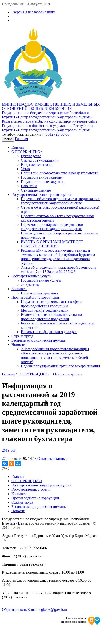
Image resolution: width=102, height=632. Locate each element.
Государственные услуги (31, 276)
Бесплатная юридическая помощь (38, 340)
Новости (18, 345)
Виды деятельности (37, 164)
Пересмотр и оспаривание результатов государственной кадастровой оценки (52, 226)
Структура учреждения (39, 160)
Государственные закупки (42, 182)
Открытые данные (36, 190)
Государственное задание (41, 177)
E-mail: (47, 609)
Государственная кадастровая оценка (41, 194)
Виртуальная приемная (39, 293)
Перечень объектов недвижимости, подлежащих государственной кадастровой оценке (60, 201)
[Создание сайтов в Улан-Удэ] (94, 621)
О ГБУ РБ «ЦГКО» (26, 152)
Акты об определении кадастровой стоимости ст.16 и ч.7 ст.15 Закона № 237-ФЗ (58, 269)
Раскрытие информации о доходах (49, 332)
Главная (21, 139)
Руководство (31, 156)
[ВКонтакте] (5, 463)
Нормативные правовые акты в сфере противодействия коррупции (51, 304)
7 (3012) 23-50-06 (55, 134)
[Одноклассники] (11, 463)
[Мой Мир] (18, 463)
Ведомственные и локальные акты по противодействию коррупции (51, 317)
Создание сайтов (76, 618)
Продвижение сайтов (73, 621)
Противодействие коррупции (35, 297)
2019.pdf (8, 450)
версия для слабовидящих (33, 12)
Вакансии (29, 186)
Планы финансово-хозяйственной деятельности (59, 173)
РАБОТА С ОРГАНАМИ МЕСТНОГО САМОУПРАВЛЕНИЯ (52, 244)
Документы (30, 285)
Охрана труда (22, 336)
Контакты (19, 289)
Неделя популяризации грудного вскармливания (60, 366)
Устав (25, 169)
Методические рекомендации (45, 310)
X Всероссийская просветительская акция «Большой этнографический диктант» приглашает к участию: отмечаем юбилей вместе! (55, 355)
